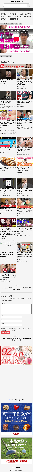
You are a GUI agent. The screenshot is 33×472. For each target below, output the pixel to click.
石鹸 (16, 23)
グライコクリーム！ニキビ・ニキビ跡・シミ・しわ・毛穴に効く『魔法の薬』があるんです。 (8, 276)
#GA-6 (4, 85)
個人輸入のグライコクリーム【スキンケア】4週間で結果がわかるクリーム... (24, 190)
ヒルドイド (21, 106)
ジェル (20, 215)
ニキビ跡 (5, 106)
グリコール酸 (26, 154)
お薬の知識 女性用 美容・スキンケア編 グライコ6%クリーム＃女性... (8, 190)
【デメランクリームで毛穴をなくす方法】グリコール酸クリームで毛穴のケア (24, 149)
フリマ (20, 175)
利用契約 (18, 467)
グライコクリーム (5, 23)
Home (13, 467)
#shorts (4, 195)
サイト (2, 323)
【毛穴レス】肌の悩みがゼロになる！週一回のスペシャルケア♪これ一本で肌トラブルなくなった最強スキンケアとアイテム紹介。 (8, 124)
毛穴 (23, 215)
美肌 (20, 23)
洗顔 (12, 23)
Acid (8, 259)
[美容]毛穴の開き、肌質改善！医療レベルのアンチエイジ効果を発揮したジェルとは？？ (24, 210)
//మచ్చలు (5, 259)
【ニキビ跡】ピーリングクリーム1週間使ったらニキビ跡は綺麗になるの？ (24, 122)
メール (3, 319)
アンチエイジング (6, 240)
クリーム (21, 154)
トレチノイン (22, 235)
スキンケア (21, 88)
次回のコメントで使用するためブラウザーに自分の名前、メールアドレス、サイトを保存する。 (16, 329)
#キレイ (8, 195)
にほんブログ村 (16, 400)
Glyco (7, 85)
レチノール (27, 235)
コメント (3, 303)
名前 (2, 315)
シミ (11, 281)
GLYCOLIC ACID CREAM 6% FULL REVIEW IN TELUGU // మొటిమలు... (7, 254)
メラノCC (24, 175)
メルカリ (25, 261)
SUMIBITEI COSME (16, 2)
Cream (4, 152)
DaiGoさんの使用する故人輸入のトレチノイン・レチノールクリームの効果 (24, 230)
